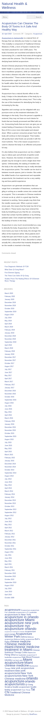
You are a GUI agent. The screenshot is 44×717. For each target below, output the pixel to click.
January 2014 (9, 497)
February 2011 (10, 570)
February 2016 (10, 421)
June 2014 (8, 482)
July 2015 (8, 442)
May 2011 (8, 561)
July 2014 (8, 479)
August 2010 (9, 585)
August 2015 (9, 439)
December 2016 (10, 391)
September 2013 (10, 509)
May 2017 (8, 375)
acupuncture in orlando (21, 617)
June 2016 (8, 409)
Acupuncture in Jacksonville (12, 38)
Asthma (23, 637)
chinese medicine (20, 641)
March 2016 (9, 418)
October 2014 (9, 470)
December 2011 (10, 540)
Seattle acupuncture (21, 687)
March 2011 (9, 567)
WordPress (33, 714)
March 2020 (9, 293)
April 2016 (8, 415)
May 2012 (8, 525)
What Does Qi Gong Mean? (14, 269)
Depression (32, 652)
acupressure (13, 609)
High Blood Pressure (31, 657)
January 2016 (9, 424)
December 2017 (10, 357)
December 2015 (10, 427)
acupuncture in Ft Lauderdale (26, 612)
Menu (5, 17)
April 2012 (8, 528)
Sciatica (8, 687)
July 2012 (8, 518)
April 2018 (8, 345)
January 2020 (9, 299)
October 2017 (9, 363)
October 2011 (9, 546)
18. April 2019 (6, 34)
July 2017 (8, 369)
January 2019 (9, 333)
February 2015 (10, 458)
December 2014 (10, 464)
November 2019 (10, 305)
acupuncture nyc (17, 626)
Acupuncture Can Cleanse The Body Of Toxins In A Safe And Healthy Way (20, 26)
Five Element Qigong (12, 273)
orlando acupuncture (21, 679)
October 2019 (9, 308)
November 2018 (10, 339)
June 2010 (8, 591)
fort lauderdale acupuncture (25, 655)
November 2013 (10, 503)
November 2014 (10, 467)
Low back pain (17, 660)
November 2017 (10, 360)
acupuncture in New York (18, 614)
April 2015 (8, 451)
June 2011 (8, 558)
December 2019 (10, 302)
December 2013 (10, 500)
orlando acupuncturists (20, 683)
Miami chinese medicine (19, 664)
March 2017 (9, 381)
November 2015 (10, 430)
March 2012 (9, 531)
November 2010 (10, 576)
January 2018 (9, 354)
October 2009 (9, 598)
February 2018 (10, 351)
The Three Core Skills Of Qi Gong (17, 276)
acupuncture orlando (20, 629)
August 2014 (9, 476)
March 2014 (9, 491)
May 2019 (8, 321)
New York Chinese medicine (19, 677)
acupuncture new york (22, 623)
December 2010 (10, 573)
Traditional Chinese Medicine (17, 693)
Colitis (24, 652)
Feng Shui (10, 654)
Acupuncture (37, 34)
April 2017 (8, 378)
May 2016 (8, 412)
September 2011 (10, 549)
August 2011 (9, 552)
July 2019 (8, 318)
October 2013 (9, 506)
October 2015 (9, 433)
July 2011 (8, 555)
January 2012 (9, 537)
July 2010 (8, 588)
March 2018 (9, 348)
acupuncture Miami (19, 620)
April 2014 (8, 488)
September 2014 (10, 473)
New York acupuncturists (18, 674)
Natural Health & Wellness (14, 5)
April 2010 (8, 595)
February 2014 (10, 494)
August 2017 (9, 366)
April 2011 (8, 564)
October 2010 (9, 579)
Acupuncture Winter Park (18, 635)
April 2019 (8, 324)
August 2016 (9, 403)
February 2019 (10, 330)
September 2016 (10, 400)
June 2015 (8, 445)
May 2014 (8, 485)
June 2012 (8, 521)
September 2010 (10, 582)
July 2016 (8, 406)
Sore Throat (26, 690)
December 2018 (10, 336)
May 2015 (8, 448)
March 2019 (9, 327)
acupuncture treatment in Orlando (15, 631)
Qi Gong (29, 684)
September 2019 (10, 311)
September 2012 (10, 512)
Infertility (8, 660)
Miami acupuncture (18, 661)
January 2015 (9, 461)
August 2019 (9, 315)
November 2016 (10, 394)
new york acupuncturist (15, 672)
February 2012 (10, 534)
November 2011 (10, 543)
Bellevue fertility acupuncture (24, 639)
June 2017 (8, 372)
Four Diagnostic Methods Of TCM (16, 266)
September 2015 (10, 436)
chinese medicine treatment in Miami (22, 648)
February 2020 (10, 296)
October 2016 (9, 397)
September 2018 (10, 342)
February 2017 (10, 385)
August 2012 (9, 515)
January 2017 (9, 388)
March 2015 (9, 455)
